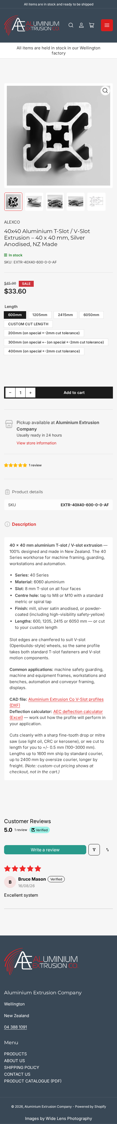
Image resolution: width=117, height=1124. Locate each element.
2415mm (65, 315)
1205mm (39, 315)
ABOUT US (14, 1060)
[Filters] (94, 849)
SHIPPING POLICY (21, 1067)
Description (24, 524)
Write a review (45, 849)
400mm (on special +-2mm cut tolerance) (44, 351)
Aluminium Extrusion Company (48, 1106)
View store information (36, 443)
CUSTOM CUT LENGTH (28, 324)
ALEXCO (12, 222)
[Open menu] (107, 25)
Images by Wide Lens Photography (58, 1118)
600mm (15, 315)
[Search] (71, 25)
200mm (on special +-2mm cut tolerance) (44, 333)
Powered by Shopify (90, 1106)
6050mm (91, 315)
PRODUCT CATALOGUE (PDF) (32, 1081)
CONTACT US (17, 1074)
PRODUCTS (15, 1053)
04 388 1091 (15, 1027)
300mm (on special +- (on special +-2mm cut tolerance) (56, 342)
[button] (15, 465)
